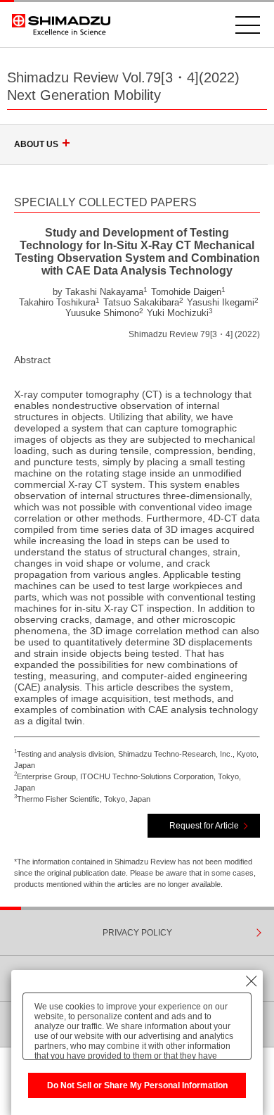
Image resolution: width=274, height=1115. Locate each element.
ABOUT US (36, 144)
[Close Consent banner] (251, 981)
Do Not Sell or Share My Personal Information (137, 1085)
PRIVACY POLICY (137, 933)
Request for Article (204, 826)
